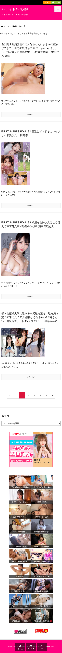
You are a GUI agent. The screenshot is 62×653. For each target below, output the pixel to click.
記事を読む (31, 114)
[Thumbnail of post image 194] (24, 80)
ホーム (6, 26)
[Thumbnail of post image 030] (24, 344)
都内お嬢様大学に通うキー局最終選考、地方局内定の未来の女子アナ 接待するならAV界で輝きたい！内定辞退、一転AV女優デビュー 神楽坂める (29, 317)
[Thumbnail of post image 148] (17, 166)
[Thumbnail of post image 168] (17, 257)
